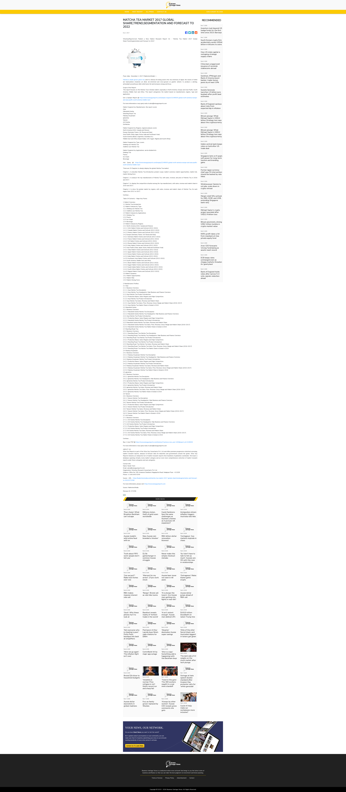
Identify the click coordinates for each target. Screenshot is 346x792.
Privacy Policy (169, 778)
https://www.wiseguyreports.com (154, 484)
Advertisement (182, 778)
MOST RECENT (137, 12)
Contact (191, 778)
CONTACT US (161, 12)
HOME (127, 12)
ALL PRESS (150, 12)
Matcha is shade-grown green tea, (134, 80)
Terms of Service (157, 778)
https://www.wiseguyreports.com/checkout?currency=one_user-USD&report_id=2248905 (164, 442)
